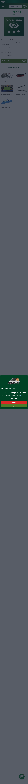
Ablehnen (14, 402)
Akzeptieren (14, 406)
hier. (21, 395)
